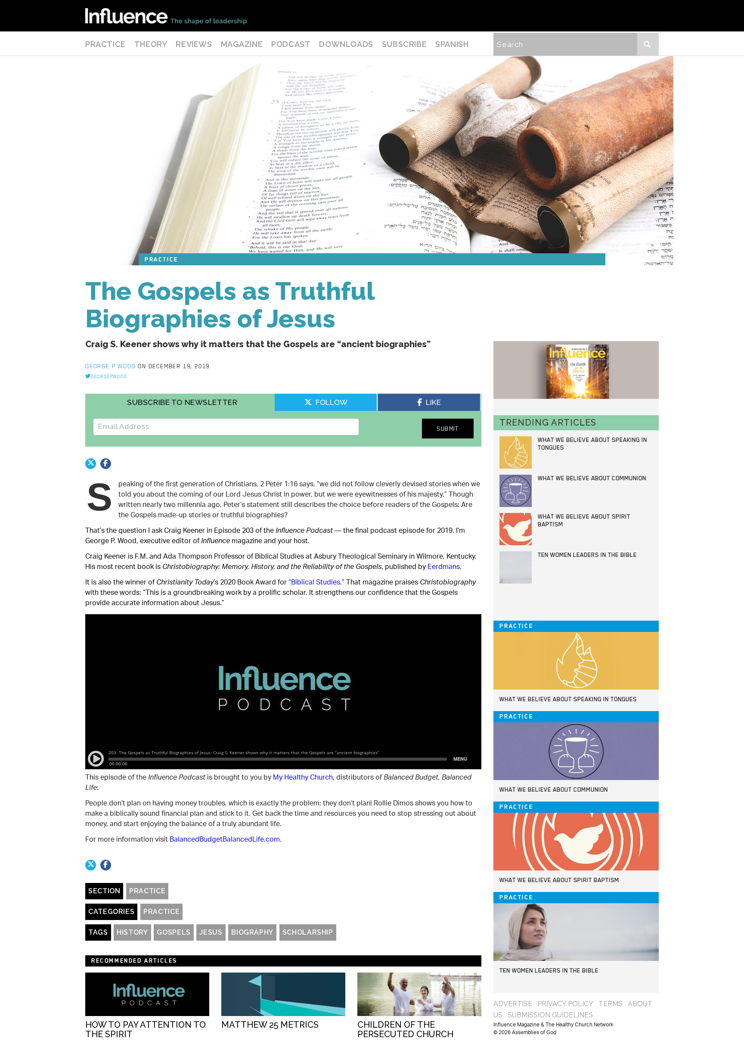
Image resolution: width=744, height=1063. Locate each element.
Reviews (194, 44)
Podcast (290, 44)
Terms (610, 1004)
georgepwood (109, 376)
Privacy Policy (565, 1004)
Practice (105, 44)
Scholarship (307, 932)
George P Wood (111, 366)
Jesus (210, 932)
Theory (150, 44)
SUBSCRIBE (404, 44)
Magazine (242, 44)
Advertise (512, 1004)
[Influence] (166, 15)
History (132, 932)
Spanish (451, 44)
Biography (252, 932)
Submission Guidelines (550, 1015)
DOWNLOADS (346, 44)
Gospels (173, 932)
